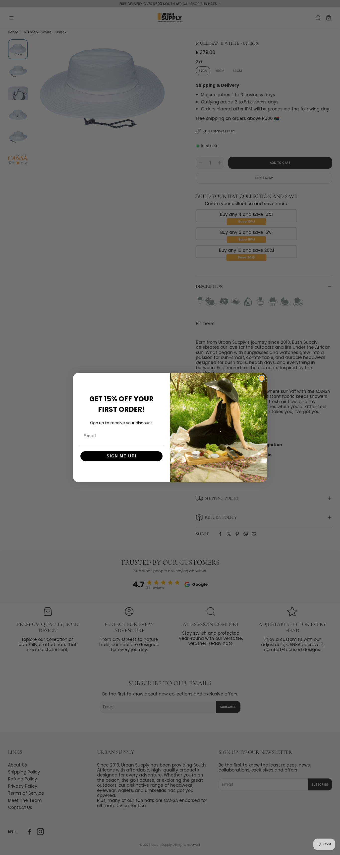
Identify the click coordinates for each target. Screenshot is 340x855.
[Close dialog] (262, 378)
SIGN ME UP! (122, 456)
